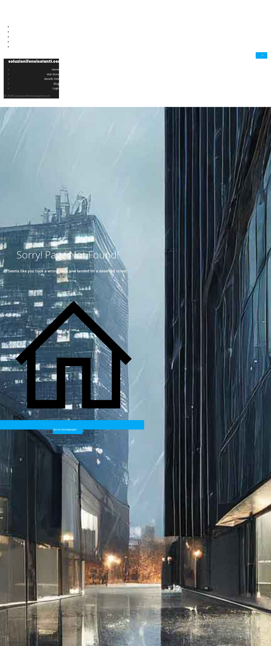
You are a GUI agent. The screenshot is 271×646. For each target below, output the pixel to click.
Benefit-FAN (258, 37)
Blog (264, 42)
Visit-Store (259, 32)
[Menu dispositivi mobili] (261, 55)
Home (262, 27)
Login (263, 47)
